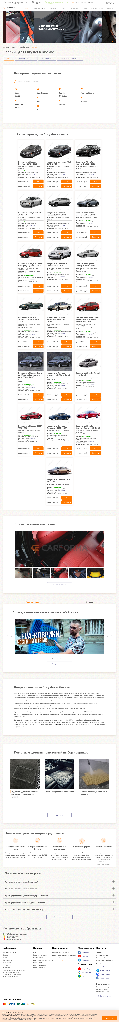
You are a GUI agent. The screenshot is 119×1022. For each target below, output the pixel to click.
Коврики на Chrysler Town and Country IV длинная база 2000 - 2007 (87, 319)
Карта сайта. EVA (39, 968)
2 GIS (83, 976)
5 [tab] (64, 658)
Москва (9, 2)
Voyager (84, 101)
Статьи (64, 8)
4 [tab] (61, 658)
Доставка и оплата (97, 8)
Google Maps (86, 972)
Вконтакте (86, 952)
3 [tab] (58, 658)
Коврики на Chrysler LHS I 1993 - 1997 (58, 481)
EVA (38, 181)
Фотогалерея (74, 8)
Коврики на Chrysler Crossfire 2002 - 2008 (85, 214)
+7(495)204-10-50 (59, 724)
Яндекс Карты (87, 969)
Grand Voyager (43, 93)
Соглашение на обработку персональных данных (12, 975)
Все (34, 952)
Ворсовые (39, 186)
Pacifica (62, 93)
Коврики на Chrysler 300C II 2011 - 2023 (59, 163)
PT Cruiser (63, 96)
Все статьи (59, 815)
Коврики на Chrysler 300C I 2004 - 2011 (30, 214)
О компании (7, 962)
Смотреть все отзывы (59, 664)
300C (17, 93)
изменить (33, 174)
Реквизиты (7, 965)
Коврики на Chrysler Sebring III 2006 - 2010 (85, 163)
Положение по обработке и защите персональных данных (15, 971)
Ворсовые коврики (39, 8)
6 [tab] (66, 658)
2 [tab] (55, 658)
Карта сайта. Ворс (39, 965)
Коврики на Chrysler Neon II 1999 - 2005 (87, 374)
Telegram (85, 960)
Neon (39, 110)
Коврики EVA (53, 8)
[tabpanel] (59, 636)
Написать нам (105, 970)
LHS (38, 101)
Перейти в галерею (60, 585)
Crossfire (18, 107)
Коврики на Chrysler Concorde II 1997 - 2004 (57, 427)
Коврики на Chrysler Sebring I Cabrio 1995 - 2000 (87, 427)
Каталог (27, 8)
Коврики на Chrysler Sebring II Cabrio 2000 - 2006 (28, 319)
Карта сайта (37, 962)
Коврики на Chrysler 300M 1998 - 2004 (30, 427)
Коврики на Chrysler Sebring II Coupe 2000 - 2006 (57, 319)
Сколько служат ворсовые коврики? (21, 889)
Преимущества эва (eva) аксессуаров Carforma (26, 895)
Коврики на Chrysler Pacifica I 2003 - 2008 (56, 214)
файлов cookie (11, 1015)
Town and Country (88, 93)
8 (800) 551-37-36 (38, 2)
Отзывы (85, 8)
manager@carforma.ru (104, 967)
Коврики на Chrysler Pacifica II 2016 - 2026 (27, 163)
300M (17, 96)
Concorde (19, 104)
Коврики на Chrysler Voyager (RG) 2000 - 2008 (58, 374)
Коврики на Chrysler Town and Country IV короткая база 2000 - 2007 (30, 375)
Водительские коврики (41, 960)
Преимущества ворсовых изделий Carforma (25, 902)
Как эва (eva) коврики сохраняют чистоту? (24, 909)
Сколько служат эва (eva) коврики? (21, 882)
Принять (109, 1018)
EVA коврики (38, 957)
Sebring (62, 104)
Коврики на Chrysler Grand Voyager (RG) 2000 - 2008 (30, 265)
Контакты (110, 8)
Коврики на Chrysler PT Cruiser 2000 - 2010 (57, 265)
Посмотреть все (59, 917)
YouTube (85, 956)
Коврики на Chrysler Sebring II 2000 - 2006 (85, 265)
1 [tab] (52, 658)
